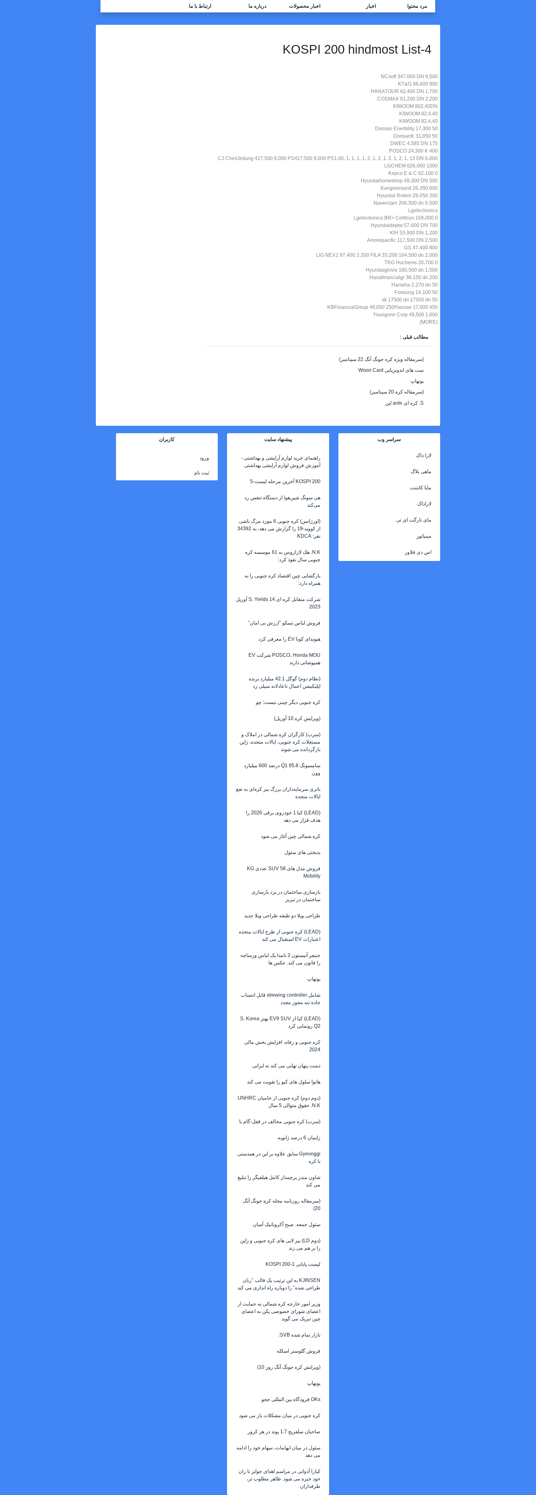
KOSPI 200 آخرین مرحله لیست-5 (285, 481)
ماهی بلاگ (421, 471)
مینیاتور (423, 536)
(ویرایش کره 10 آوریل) (297, 718)
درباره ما (257, 6)
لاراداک (424, 503)
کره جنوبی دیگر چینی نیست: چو (288, 702)
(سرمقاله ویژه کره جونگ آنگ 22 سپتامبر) (381, 359)
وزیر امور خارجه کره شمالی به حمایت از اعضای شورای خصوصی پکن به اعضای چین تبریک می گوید (279, 1311)
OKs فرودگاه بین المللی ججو (290, 1399)
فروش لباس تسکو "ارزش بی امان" (284, 622)
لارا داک (423, 455)
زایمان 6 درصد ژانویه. (298, 1137)
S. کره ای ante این (404, 403)
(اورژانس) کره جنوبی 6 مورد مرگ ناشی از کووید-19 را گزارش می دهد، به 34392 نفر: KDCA (278, 528)
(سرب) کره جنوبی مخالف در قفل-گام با (279, 1121)
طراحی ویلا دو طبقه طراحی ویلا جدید (282, 915)
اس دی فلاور (418, 552)
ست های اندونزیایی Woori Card (391, 370)
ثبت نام (201, 472)
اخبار (371, 6)
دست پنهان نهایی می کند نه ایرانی (286, 1065)
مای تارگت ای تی (413, 520)
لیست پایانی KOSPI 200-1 (293, 1264)
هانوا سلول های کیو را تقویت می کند (283, 1081)
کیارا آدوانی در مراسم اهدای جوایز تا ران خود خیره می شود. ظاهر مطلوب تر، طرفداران (279, 1479)
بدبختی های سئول (302, 852)
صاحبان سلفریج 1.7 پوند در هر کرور (284, 1431)
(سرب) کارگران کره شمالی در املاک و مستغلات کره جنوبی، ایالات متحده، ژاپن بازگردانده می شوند (279, 742)
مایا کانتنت (420, 487)
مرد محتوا (417, 6)
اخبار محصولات (304, 6)
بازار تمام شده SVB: (299, 1334)
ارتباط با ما (200, 6)
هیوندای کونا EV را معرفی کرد (289, 639)
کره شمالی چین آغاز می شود (290, 836)
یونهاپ (417, 381)
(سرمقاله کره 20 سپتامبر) (397, 391)
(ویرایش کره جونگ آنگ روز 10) (288, 1367)
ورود (204, 458)
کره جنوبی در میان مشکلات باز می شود (279, 1415)
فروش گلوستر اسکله (298, 1351)
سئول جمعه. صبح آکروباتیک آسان (286, 1224)
